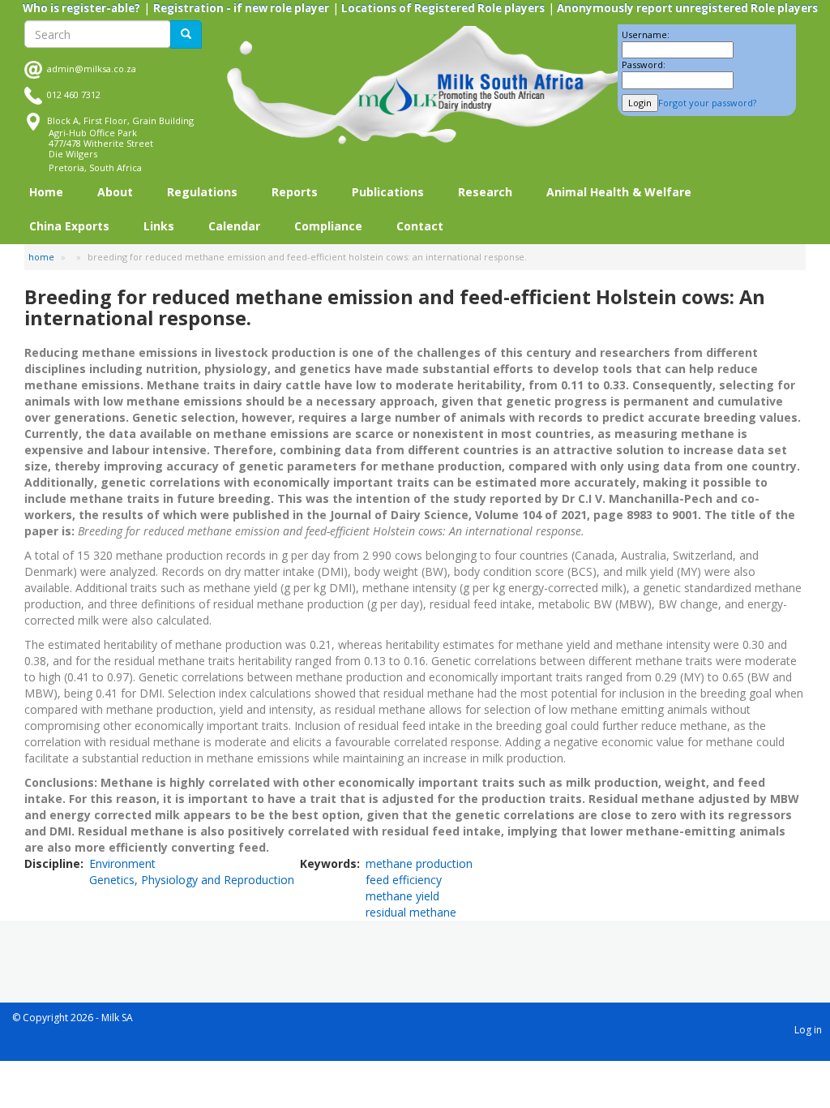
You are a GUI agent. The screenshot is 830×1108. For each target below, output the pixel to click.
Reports (295, 192)
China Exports (69, 226)
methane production (419, 863)
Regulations (202, 192)
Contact (419, 226)
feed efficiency (404, 879)
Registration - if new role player (241, 8)
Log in (808, 1030)
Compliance (328, 226)
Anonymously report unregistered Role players (686, 8)
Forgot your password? (707, 103)
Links (158, 226)
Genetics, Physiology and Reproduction (191, 879)
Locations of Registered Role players (442, 8)
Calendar (234, 226)
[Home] (437, 85)
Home (46, 192)
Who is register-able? (81, 8)
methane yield (402, 896)
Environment (122, 863)
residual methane (411, 912)
